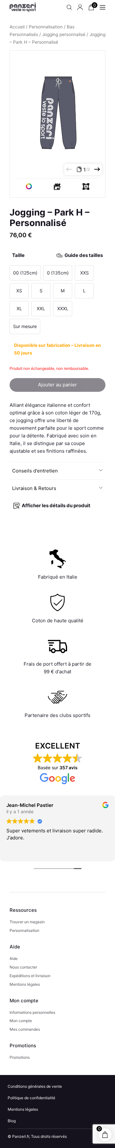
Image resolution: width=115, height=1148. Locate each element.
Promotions (20, 1057)
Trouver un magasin (27, 921)
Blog (12, 1120)
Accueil (17, 26)
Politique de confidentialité (31, 1097)
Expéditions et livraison (30, 975)
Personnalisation (46, 26)
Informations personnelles (32, 1012)
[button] (57, 471)
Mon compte (21, 1020)
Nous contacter (23, 967)
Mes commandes (25, 1029)
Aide (14, 958)
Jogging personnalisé (63, 34)
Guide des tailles (84, 255)
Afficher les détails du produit (56, 505)
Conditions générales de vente (35, 1086)
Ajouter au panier (57, 385)
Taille (57, 255)
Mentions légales (25, 984)
